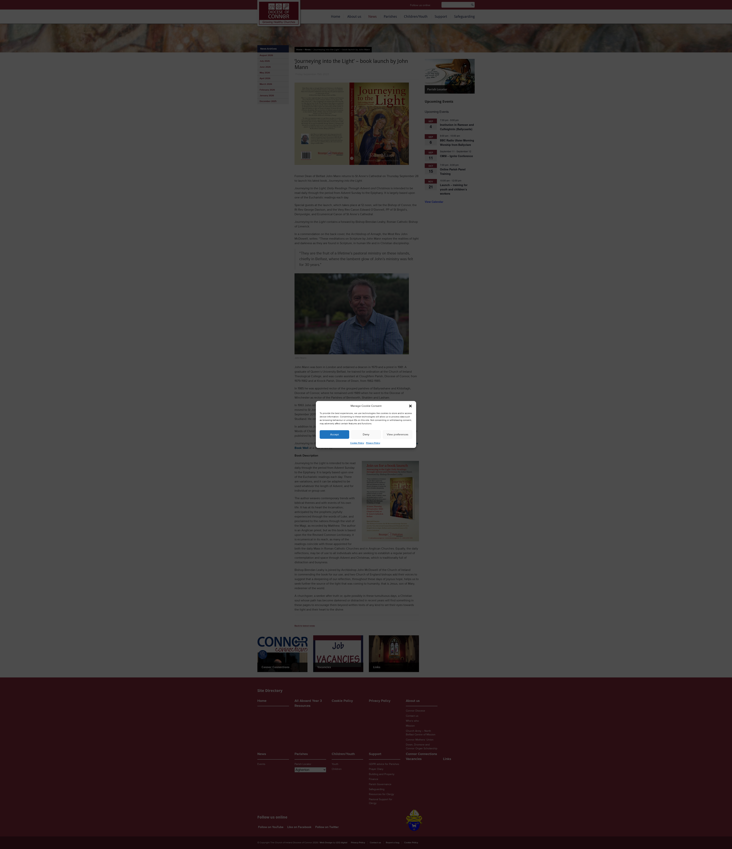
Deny (366, 434)
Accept (334, 434)
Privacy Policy (373, 443)
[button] (410, 406)
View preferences (397, 434)
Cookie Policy (357, 443)
